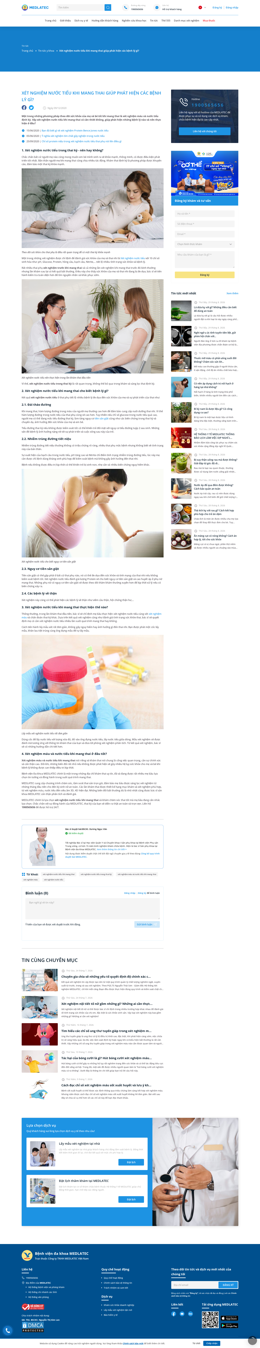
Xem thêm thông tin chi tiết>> (112, 849)
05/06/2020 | (65, 136)
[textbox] (204, 244)
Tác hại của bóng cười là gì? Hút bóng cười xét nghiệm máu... (106, 1058)
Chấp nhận (211, 1343)
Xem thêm (232, 293)
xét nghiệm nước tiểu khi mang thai (58, 874)
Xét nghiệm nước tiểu (133, 258)
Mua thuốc (209, 20)
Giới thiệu (65, 20)
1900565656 (32, 1277)
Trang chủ (27, 50)
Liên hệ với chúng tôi (205, 131)
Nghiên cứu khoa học (134, 20)
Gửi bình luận (144, 924)
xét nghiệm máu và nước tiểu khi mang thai (137, 874)
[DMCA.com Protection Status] (33, 1326)
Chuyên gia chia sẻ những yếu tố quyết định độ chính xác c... (106, 977)
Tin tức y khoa (46, 50)
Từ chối (196, 1343)
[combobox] (205, 244)
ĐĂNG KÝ (228, 1285)
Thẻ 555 (165, 20)
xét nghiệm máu (30, 879)
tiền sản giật (101, 418)
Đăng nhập (232, 7)
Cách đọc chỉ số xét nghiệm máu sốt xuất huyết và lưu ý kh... (106, 1085)
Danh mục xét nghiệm (186, 20)
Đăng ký (217, 7)
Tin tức (154, 20)
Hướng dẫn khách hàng (105, 20)
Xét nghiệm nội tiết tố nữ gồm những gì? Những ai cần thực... (107, 1004)
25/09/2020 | (73, 141)
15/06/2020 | (67, 130)
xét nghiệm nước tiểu (53, 879)
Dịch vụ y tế (81, 20)
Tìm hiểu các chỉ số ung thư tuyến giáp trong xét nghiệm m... (106, 1031)
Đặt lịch (131, 1162)
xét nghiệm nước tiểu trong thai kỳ (96, 874)
